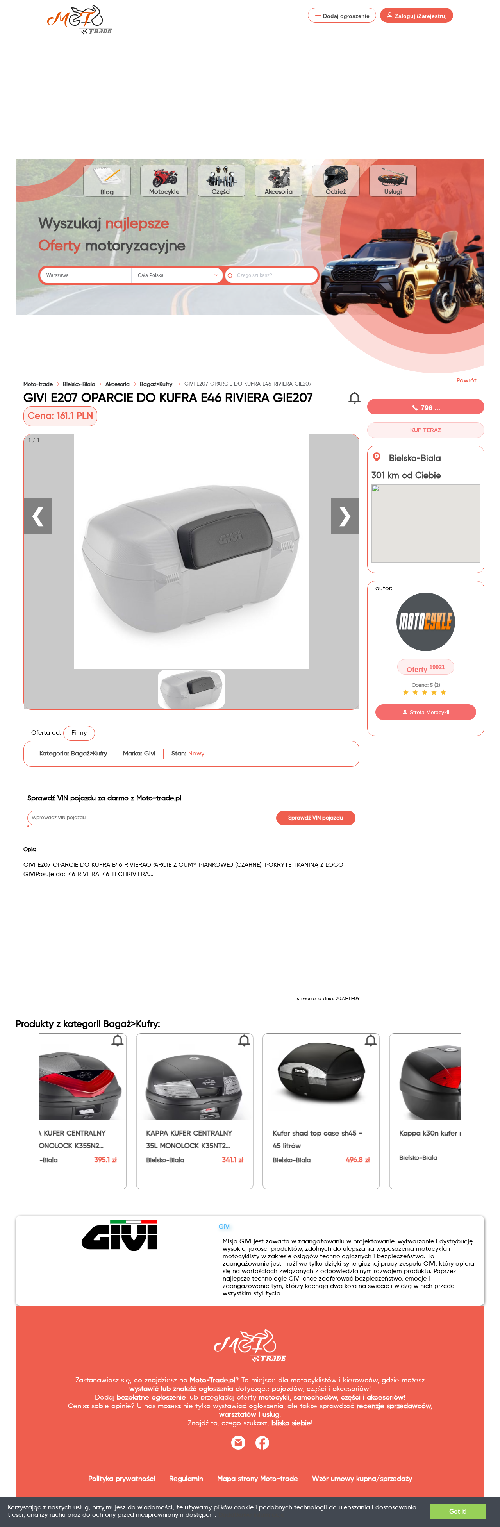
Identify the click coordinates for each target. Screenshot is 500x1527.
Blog (107, 192)
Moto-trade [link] (38, 384)
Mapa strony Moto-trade (257, 1478)
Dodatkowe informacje (251, 1515)
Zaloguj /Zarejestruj (420, 16)
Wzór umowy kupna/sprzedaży (362, 1478)
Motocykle (164, 192)
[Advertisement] (250, 90)
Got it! (458, 1511)
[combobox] (86, 275)
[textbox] (86, 275)
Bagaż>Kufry (157, 384)
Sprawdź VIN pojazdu (315, 818)
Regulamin (186, 1478)
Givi (149, 754)
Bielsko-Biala (79, 384)
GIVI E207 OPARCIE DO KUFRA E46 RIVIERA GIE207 (248, 384)
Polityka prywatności (121, 1478)
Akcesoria (279, 192)
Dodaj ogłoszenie (345, 16)
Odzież (336, 192)
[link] (79, 384)
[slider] (425, 693)
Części (221, 192)
